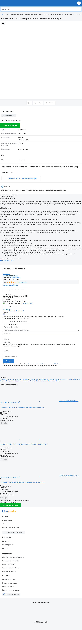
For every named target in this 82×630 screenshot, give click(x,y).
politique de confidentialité (34, 364)
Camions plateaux (61, 379)
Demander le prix (10, 115)
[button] (79, 3)
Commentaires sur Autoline (11, 568)
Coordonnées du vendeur (10, 527)
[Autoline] (7, 14)
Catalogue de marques (9, 571)
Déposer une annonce (10, 505)
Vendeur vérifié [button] (10, 275)
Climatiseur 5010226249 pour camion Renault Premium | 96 (22, 408)
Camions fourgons (48, 379)
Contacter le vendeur (10, 125)
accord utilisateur (54, 364)
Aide (3, 524)
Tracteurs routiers (12, 379)
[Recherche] (79, 9)
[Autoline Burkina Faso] (13, 3)
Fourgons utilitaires (24, 379)
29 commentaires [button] (22, 282)
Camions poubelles (54, 381)
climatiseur (22, 130)
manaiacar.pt (7, 309)
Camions (3, 379)
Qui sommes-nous (8, 520)
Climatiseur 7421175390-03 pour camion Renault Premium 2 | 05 (24, 444)
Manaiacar (6, 274)
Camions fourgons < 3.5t (8, 381)
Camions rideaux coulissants (26, 381)
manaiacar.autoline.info (10, 285)
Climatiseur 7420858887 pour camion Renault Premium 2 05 (22, 482)
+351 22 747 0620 (26, 303)
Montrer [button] (18, 303)
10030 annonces (15, 278)
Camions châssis (42, 381)
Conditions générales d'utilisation (13, 557)
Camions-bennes (36, 379)
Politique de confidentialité (10, 561)
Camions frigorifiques (74, 379)
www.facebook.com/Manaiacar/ (13, 311)
